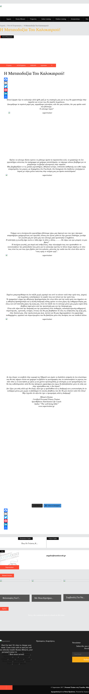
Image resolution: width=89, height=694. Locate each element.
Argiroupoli (7, 656)
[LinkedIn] (46, 93)
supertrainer (44, 65)
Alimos (27, 654)
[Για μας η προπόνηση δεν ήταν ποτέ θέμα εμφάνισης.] (57, 456)
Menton (23, 663)
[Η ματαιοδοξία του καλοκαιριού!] (9, 559)
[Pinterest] (46, 90)
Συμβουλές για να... (75, 597)
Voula (16, 656)
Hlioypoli (19, 659)
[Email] (46, 83)
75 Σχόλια (8, 65)
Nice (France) (19, 661)
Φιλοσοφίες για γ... (11, 598)
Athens (20, 652)
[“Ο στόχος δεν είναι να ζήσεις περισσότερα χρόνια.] (14, 427)
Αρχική (2, 26)
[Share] (46, 97)
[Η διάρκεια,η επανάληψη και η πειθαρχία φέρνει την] (36, 422)
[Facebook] (46, 79)
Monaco (28, 659)
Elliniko (12, 659)
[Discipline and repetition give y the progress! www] (78, 416)
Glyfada (4, 659)
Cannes (16, 663)
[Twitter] (46, 86)
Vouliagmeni (24, 656)
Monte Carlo (7, 661)
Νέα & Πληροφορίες (14, 26)
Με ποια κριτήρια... (43, 598)
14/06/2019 (33, 65)
